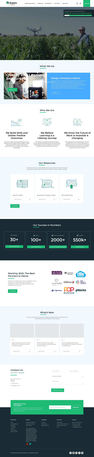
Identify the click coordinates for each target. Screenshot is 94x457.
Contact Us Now (57, 390)
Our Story (13, 428)
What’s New (65, 3)
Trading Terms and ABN (61, 425)
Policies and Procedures (30, 422)
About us (55, 92)
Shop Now (15, 206)
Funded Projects (79, 246)
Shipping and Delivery (30, 423)
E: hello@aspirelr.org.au (77, 426)
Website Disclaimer (45, 425)
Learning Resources (14, 423)
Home (12, 422)
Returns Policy (29, 425)
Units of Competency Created (58, 246)
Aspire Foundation (14, 431)
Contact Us (12, 89)
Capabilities (40, 3)
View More (13, 291)
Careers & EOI (59, 422)
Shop (86, 3)
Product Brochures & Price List (63, 423)
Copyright (43, 422)
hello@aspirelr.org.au (16, 385)
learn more (23, 89)
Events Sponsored (36, 246)
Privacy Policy (44, 423)
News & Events (13, 430)
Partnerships (13, 426)
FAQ (58, 426)
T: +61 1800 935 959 (76, 425)
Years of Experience (14, 246)
